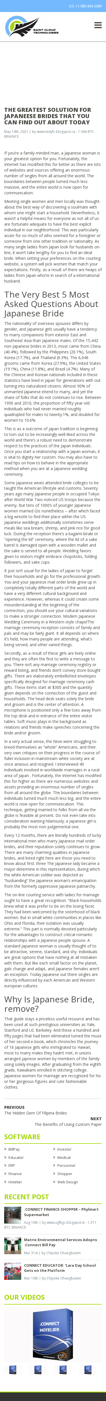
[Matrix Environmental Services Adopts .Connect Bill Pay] (12, 1245)
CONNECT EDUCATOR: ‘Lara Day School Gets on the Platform (60, 1268)
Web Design (67, 1181)
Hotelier (15, 1181)
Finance (15, 1173)
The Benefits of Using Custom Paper (68, 1121)
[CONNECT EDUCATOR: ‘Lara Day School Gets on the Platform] (12, 1270)
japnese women (36, 1058)
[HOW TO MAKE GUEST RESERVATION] (53, 1334)
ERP (11, 1165)
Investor (64, 1149)
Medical (64, 1157)
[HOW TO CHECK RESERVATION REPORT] (63, 1369)
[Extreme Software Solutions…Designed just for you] (32, 26)
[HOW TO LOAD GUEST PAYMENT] (87, 1369)
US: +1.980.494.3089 (85, 6)
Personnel (66, 1165)
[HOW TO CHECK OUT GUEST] (12, 1369)
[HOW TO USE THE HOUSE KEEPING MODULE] (37, 1369)
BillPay (14, 1149)
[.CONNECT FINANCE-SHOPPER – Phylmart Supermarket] (12, 1214)
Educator (16, 1157)
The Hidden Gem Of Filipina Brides (35, 1110)
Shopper (64, 1173)
